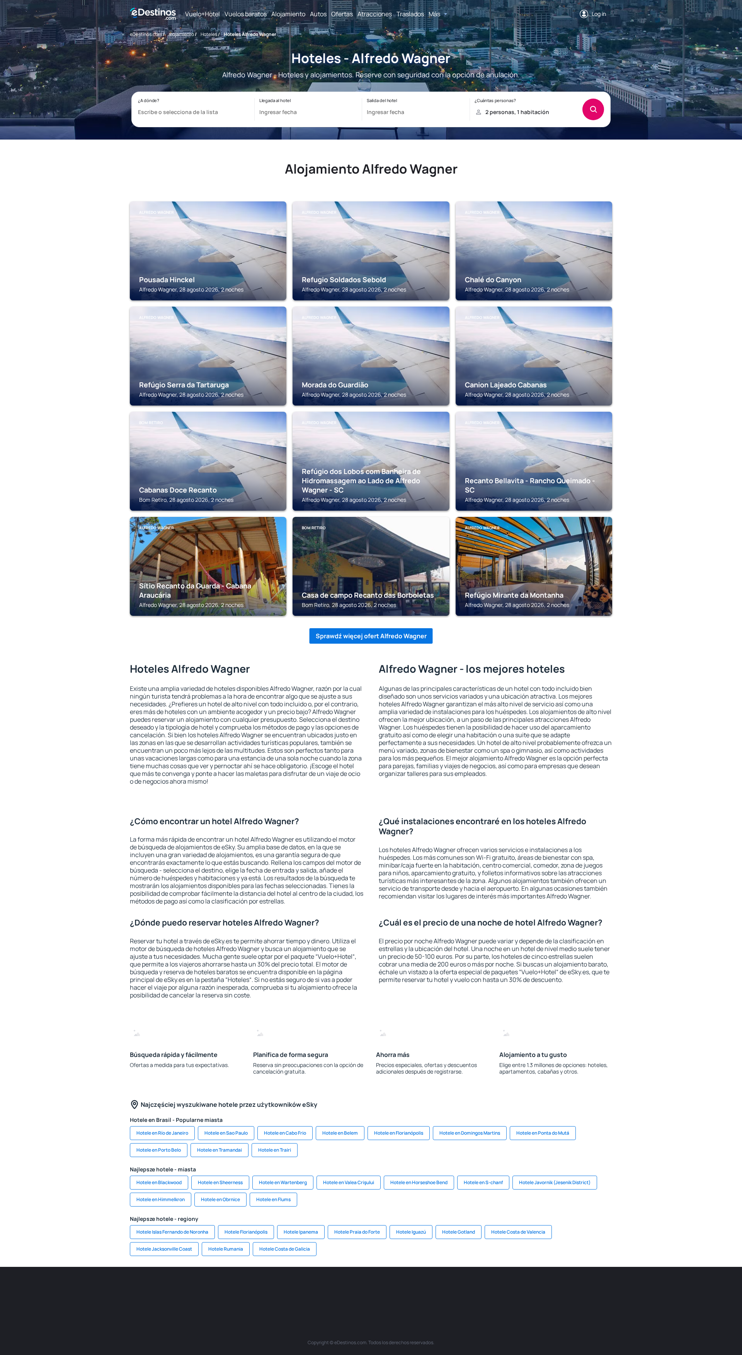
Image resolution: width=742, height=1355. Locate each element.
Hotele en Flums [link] (273, 1199)
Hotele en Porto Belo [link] (158, 1150)
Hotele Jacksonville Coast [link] (164, 1249)
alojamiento (181, 34)
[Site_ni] (498, 1290)
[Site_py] (568, 1290)
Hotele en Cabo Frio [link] (285, 1133)
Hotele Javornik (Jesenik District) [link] (555, 1182)
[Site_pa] (452, 1290)
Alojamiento (288, 14)
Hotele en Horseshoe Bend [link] (419, 1182)
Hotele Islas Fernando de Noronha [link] (172, 1232)
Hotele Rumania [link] (225, 1249)
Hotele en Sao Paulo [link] (226, 1133)
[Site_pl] (243, 1290)
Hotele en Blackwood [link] (159, 1182)
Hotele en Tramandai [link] (219, 1150)
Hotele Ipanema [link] (301, 1232)
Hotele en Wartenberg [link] (283, 1182)
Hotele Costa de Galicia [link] (284, 1249)
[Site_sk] (359, 1290)
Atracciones (374, 14)
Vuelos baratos (246, 14)
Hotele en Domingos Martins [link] (469, 1133)
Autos (318, 14)
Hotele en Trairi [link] (274, 1150)
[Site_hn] (545, 1290)
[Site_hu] (382, 1290)
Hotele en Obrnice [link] (220, 1199)
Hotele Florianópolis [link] (246, 1232)
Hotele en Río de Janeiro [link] (162, 1133)
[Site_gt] (522, 1290)
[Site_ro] (197, 1290)
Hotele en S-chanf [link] (483, 1182)
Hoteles (209, 34)
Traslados (410, 14)
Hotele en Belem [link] (340, 1133)
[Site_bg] (220, 1290)
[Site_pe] (266, 1290)
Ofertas (342, 14)
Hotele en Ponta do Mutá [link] (542, 1133)
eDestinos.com (146, 34)
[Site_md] (336, 1290)
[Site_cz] (313, 1290)
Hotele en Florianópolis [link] (398, 1133)
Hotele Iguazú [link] (411, 1232)
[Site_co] (406, 1290)
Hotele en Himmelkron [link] (160, 1199)
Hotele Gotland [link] (458, 1232)
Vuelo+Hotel (202, 14)
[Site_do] (429, 1290)
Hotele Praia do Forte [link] (357, 1232)
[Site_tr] (290, 1290)
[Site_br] (174, 1290)
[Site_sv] (475, 1290)
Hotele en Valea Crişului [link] (348, 1182)
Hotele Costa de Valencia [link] (518, 1232)
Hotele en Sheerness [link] (220, 1182)
